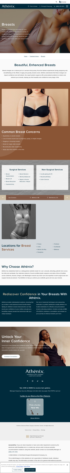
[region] (35, 467)
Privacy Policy (36, 430)
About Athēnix (35, 418)
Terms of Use (28, 430)
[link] (32, 6)
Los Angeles (53, 197)
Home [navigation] (25, 56)
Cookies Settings (17, 470)
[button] (56, 2)
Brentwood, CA (35, 197)
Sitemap (43, 430)
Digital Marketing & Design (37, 436)
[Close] (67, 465)
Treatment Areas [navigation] (34, 56)
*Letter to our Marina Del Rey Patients (35, 396)
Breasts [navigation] (43, 56)
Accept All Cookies (30, 470)
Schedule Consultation (10, 356)
